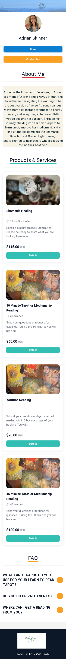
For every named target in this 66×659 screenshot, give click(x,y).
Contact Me (33, 59)
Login (20, 653)
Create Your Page (37, 653)
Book (33, 49)
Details (33, 255)
